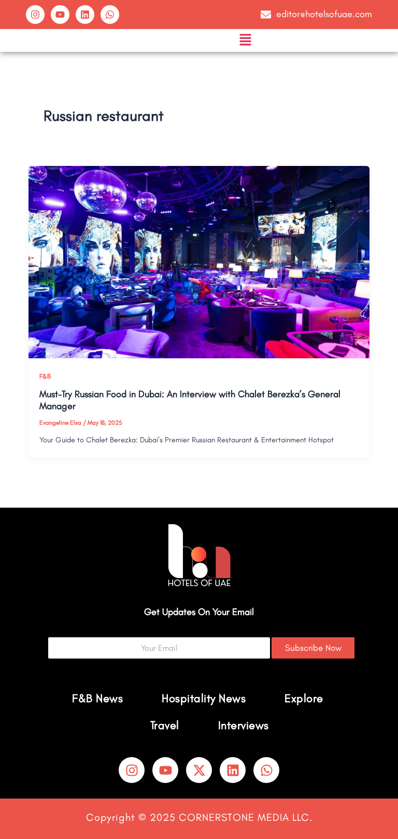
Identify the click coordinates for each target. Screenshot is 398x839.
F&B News (97, 698)
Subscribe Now (313, 647)
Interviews (243, 725)
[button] (245, 40)
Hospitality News (204, 698)
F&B (45, 376)
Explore (304, 698)
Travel (164, 725)
